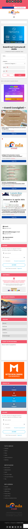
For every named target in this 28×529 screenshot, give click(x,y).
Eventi (5, 455)
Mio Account (7, 467)
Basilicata (5, 326)
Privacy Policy (7, 493)
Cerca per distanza (20, 7)
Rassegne (13, 158)
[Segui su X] (15, 1)
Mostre (12, 130)
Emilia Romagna (6, 335)
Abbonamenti (7, 469)
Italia (22, 51)
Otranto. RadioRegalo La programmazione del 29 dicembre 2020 (13, 183)
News (5, 453)
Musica (12, 185)
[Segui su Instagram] (10, 1)
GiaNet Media (7, 489)
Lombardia (17, 51)
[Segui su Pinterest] (18, 1)
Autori (5, 472)
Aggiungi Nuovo (7, 228)
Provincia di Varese (10, 51)
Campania (5, 332)
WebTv (5, 450)
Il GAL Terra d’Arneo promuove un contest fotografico (14, 128)
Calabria (4, 329)
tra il (4, 67)
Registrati (19, 268)
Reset (8, 75)
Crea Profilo (7, 239)
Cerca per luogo (9, 7)
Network (6, 448)
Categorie (5, 61)
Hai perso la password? (19, 261)
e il (4, 71)
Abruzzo (4, 323)
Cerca (4, 56)
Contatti (6, 486)
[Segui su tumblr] (21, 1)
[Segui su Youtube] (13, 1)
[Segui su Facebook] (7, 1)
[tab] (14, 22)
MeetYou (6, 459)
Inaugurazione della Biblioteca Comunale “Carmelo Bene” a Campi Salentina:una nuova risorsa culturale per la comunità (14, 211)
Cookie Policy (7, 495)
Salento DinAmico (8, 457)
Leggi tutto (14, 133)
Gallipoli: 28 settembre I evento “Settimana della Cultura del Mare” (12, 155)
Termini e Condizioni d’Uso (10, 498)
